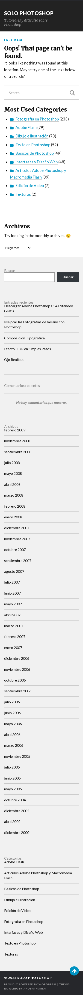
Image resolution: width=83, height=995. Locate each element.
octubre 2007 (15, 549)
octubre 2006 (15, 680)
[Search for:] (41, 93)
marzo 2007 (13, 625)
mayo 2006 (13, 723)
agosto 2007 (14, 571)
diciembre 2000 (16, 832)
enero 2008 (13, 517)
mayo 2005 (13, 789)
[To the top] (74, 970)
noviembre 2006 (17, 669)
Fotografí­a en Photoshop (37, 119)
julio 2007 (12, 582)
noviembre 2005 (17, 756)
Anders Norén (35, 988)
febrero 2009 (14, 430)
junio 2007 (12, 593)
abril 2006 (12, 734)
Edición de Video (29, 185)
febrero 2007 (14, 636)
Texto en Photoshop (32, 144)
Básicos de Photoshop (34, 153)
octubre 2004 (15, 800)
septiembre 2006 (17, 691)
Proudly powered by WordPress (30, 984)
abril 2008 (12, 484)
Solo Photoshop (29, 13)
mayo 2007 (13, 604)
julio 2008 (12, 462)
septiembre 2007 (17, 560)
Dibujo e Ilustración (31, 136)
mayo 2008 (13, 473)
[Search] (72, 93)
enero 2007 (13, 647)
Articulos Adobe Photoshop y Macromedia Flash (38, 875)
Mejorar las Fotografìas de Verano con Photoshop (34, 324)
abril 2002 (12, 821)
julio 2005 (12, 767)
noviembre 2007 (17, 539)
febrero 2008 (14, 506)
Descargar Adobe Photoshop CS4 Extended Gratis (38, 308)
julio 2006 (12, 702)
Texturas (23, 194)
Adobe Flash (26, 127)
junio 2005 (12, 778)
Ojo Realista (14, 359)
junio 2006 (12, 712)
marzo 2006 (13, 745)
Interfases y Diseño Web (36, 161)
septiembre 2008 (17, 452)
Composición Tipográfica (24, 338)
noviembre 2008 (17, 441)
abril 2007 (12, 615)
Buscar (9, 270)
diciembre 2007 (16, 527)
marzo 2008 (13, 495)
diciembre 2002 (16, 810)
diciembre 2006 (16, 658)
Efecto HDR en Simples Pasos (27, 349)
